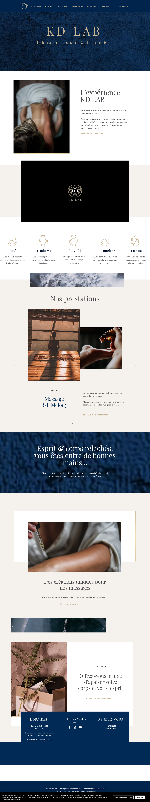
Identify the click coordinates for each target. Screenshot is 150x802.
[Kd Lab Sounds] (80, 727)
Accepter (140, 797)
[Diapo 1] (72, 423)
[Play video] (75, 191)
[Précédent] (17, 365)
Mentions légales (51, 788)
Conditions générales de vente (93, 788)
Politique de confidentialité (70, 788)
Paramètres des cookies (123, 797)
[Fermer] (147, 797)
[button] (36, 6)
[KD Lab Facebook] (69, 727)
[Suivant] (133, 365)
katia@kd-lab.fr (111, 728)
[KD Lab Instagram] (75, 727)
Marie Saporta (91, 791)
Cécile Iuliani (79, 791)
